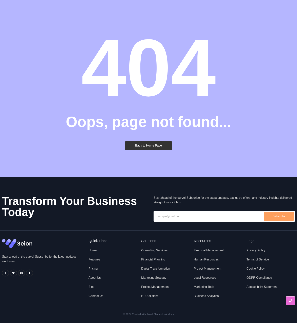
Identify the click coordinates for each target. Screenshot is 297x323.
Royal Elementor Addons (160, 314)
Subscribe (279, 216)
